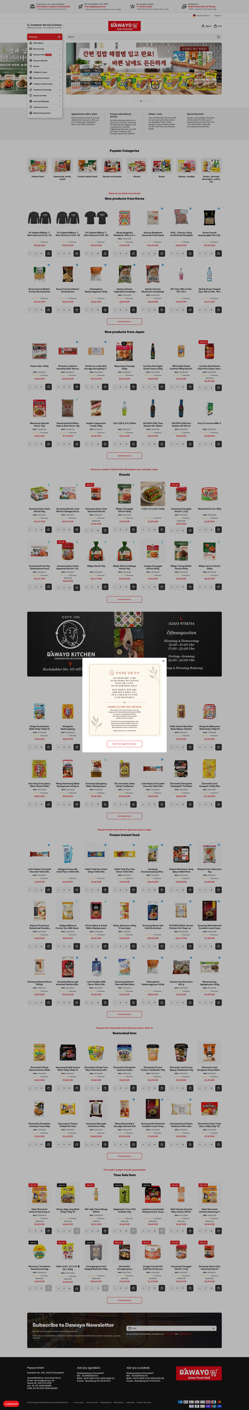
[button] (11, 1404)
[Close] (163, 661)
